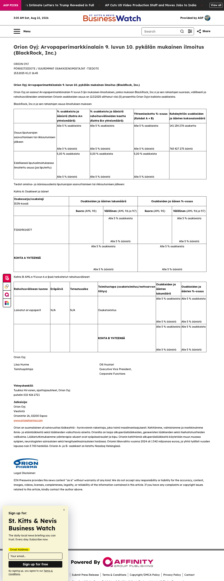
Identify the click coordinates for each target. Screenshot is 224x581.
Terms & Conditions (114, 574)
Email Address (19, 549)
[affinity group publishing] (7, 295)
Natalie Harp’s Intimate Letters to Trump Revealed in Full (50, 5)
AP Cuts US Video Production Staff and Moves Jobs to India (150, 5)
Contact (189, 574)
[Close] (64, 509)
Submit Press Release (85, 574)
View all (216, 5)
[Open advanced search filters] (190, 31)
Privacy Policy (172, 574)
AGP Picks (10, 5)
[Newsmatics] (7, 303)
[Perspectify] (7, 286)
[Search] (182, 31)
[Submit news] (7, 278)
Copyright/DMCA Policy (145, 574)
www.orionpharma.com (28, 420)
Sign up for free (35, 564)
